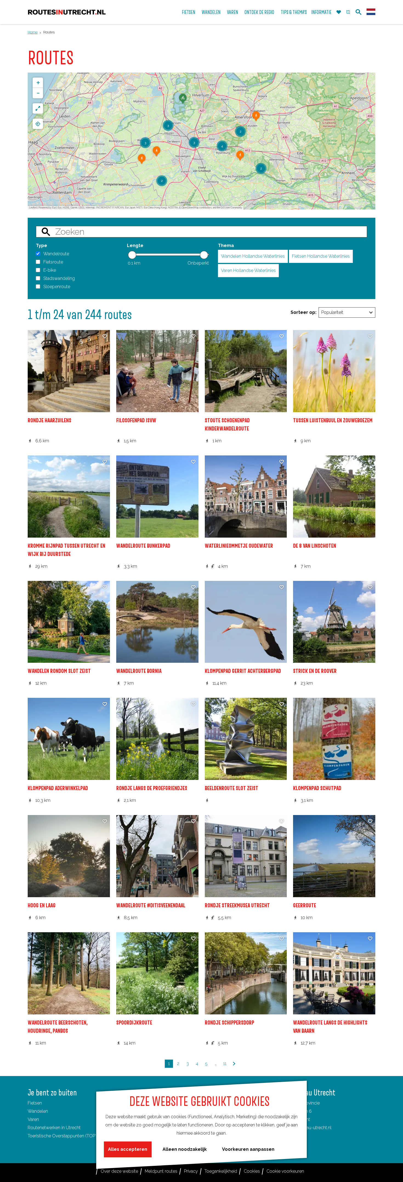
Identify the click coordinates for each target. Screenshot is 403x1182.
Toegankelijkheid (221, 1171)
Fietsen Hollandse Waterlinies (321, 256)
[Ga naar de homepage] (67, 12)
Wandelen (38, 1111)
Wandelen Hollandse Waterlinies (253, 256)
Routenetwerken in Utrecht (54, 1127)
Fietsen (35, 1103)
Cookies (252, 1171)
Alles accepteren (127, 1149)
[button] (183, 100)
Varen (33, 1119)
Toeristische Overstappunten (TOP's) (63, 1135)
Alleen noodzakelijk (185, 1149)
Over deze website (119, 1171)
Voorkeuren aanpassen (248, 1149)
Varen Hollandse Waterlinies (248, 270)
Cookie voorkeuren (285, 1171)
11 (225, 1064)
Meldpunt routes (161, 1171)
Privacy (191, 1171)
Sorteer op (303, 312)
